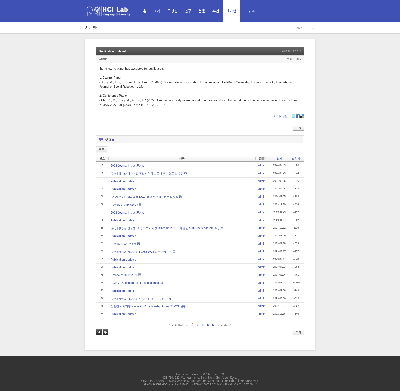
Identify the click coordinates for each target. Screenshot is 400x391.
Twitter (293, 116)
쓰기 (298, 332)
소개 (157, 11)
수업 (215, 11)
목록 (298, 127)
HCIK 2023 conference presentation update (138, 283)
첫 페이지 (176, 324)
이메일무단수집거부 (245, 383)
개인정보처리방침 (222, 383)
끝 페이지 (223, 324)
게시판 (231, 11)
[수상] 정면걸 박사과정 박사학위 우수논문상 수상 (141, 298)
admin (103, 59)
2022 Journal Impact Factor (128, 212)
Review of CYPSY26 (124, 243)
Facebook (298, 116)
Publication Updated (112, 51)
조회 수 (296, 158)
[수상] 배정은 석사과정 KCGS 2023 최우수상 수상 (141, 251)
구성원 (172, 11)
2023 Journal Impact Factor (128, 165)
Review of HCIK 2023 (124, 275)
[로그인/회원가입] (311, 11)
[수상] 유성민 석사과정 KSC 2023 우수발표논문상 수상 (144, 197)
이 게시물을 (281, 116)
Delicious (302, 116)
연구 (188, 11)
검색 (99, 332)
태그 (105, 332)
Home (298, 27)
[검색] (301, 11)
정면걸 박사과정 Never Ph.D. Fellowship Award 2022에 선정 (148, 306)
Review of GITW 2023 (124, 204)
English (249, 11)
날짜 (279, 158)
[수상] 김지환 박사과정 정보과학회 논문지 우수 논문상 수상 (147, 173)
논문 (202, 11)
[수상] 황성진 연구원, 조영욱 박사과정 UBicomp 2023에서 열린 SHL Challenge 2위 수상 (165, 228)
